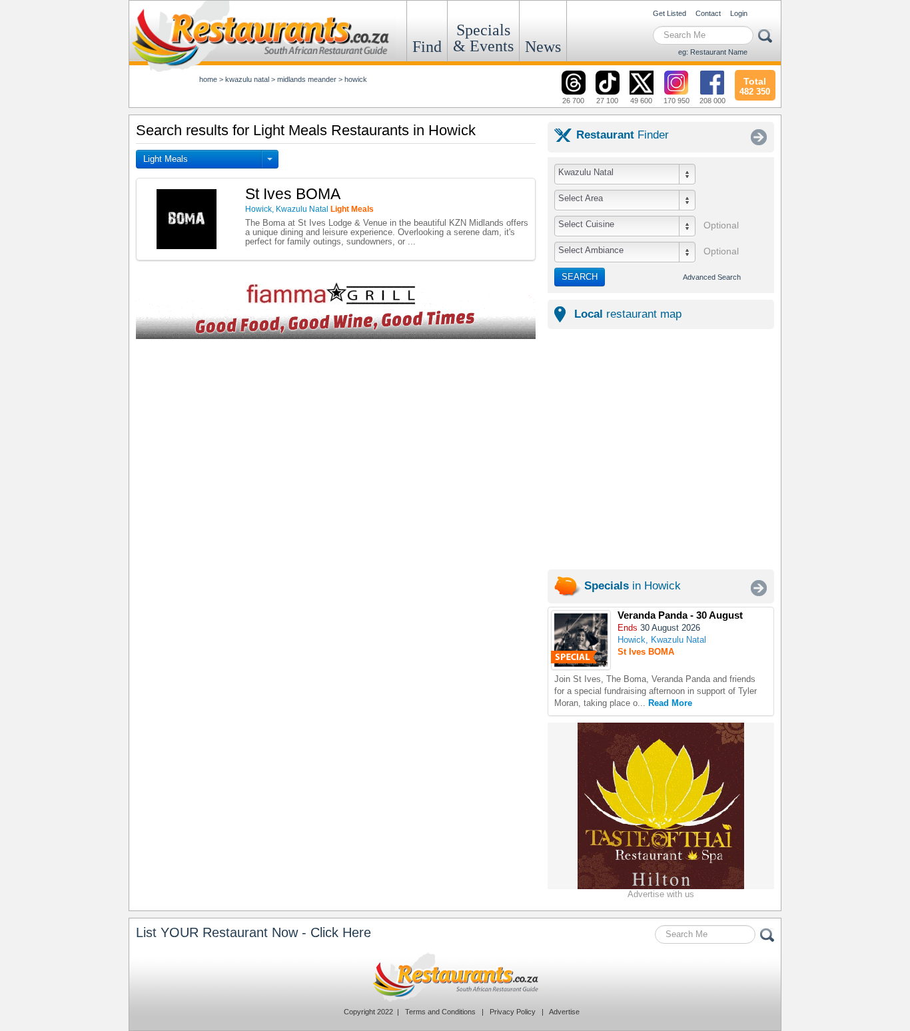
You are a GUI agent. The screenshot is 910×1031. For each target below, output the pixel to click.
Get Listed (669, 13)
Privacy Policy (513, 1012)
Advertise (564, 1012)
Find (427, 47)
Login (738, 13)
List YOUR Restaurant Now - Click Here (253, 932)
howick (355, 79)
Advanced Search (712, 277)
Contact (708, 13)
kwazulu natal (247, 79)
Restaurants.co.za (455, 977)
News (543, 47)
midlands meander (306, 79)
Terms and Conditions (440, 1012)
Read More (670, 703)
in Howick (632, 585)
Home (208, 79)
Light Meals (165, 159)
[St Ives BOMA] (581, 640)
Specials (483, 38)
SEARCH (580, 277)
